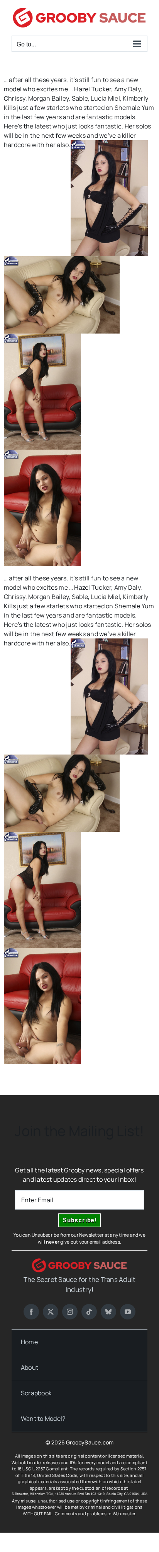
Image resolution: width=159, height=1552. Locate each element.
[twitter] (50, 1311)
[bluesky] (108, 1311)
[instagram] (70, 1311)
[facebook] (31, 1311)
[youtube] (127, 1311)
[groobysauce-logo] (79, 1261)
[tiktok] (89, 1311)
